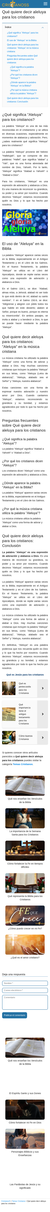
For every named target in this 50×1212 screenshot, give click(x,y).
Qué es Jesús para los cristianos (25, 674)
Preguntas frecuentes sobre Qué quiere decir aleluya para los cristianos (22, 59)
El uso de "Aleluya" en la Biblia (22, 40)
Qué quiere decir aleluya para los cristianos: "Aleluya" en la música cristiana (23, 48)
